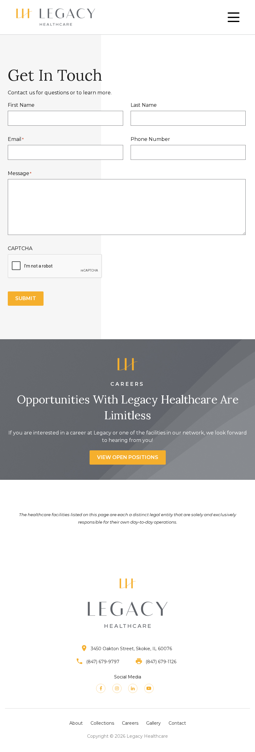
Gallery (153, 723)
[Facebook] (100, 688)
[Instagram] (117, 688)
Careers (130, 723)
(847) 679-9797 (102, 661)
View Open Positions (127, 457)
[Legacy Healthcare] (56, 17)
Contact (177, 723)
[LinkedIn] (132, 688)
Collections (102, 723)
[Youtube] (149, 688)
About (76, 723)
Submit (25, 298)
